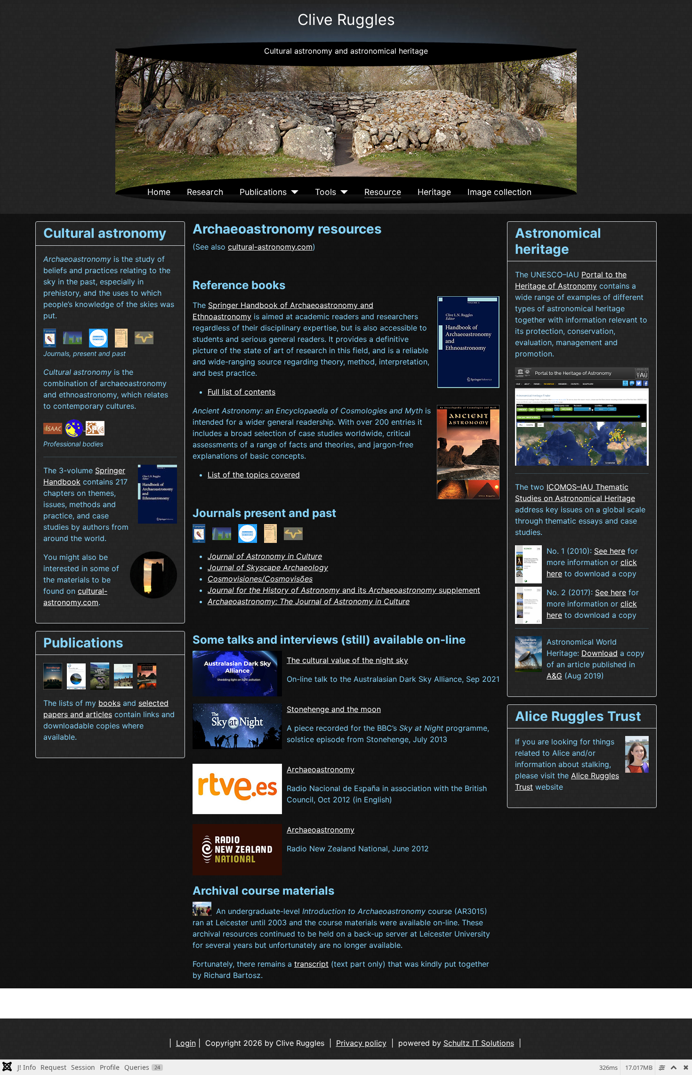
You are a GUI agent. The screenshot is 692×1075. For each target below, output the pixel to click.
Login (186, 1043)
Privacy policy (361, 1043)
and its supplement (344, 590)
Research (205, 192)
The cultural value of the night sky (347, 660)
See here (609, 551)
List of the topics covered (254, 474)
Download (599, 653)
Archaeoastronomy (320, 769)
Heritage (434, 192)
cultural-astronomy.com (270, 246)
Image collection (499, 192)
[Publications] (292, 192)
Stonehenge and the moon (334, 709)
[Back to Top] (675, 1057)
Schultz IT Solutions (478, 1043)
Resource (382, 192)
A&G (554, 675)
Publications (263, 192)
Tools (325, 192)
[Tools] (342, 192)
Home (158, 192)
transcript (311, 964)
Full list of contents (241, 391)
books (109, 703)
